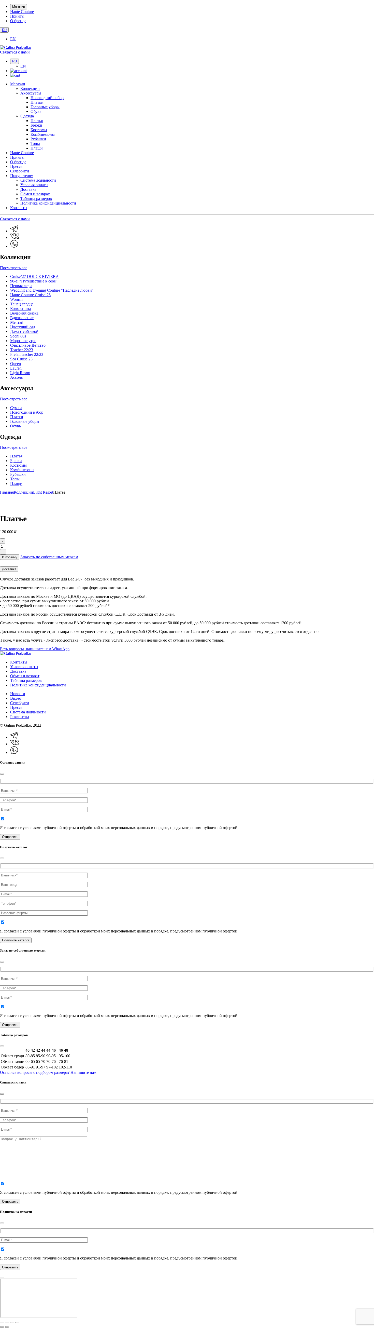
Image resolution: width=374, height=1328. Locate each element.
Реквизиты (19, 716)
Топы (35, 143)
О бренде (18, 21)
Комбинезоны (43, 134)
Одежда (27, 116)
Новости (17, 694)
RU (4, 30)
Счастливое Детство (28, 345)
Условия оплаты (34, 185)
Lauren (16, 368)
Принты (17, 16)
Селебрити (19, 171)
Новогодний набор (47, 98)
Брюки (36, 125)
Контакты (18, 208)
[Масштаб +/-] (2, 1322)
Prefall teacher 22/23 (26, 354)
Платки (37, 102)
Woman (16, 299)
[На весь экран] (7, 1322)
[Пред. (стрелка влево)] (2, 1327)
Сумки (16, 407)
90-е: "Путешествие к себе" (33, 281)
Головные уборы (45, 107)
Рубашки (38, 139)
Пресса (16, 166)
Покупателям (21, 175)
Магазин (18, 7)
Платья (37, 120)
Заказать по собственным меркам (49, 557)
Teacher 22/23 (21, 350)
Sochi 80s (18, 336)
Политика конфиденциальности (48, 203)
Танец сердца (22, 304)
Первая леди (21, 285)
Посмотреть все (13, 268)
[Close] (2, 774)
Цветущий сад (22, 327)
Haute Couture (22, 11)
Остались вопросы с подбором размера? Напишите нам (48, 1072)
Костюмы (39, 130)
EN (13, 39)
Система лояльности (38, 180)
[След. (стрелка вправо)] (7, 1327)
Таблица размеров (36, 198)
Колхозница (20, 308)
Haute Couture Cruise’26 (30, 295)
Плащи (37, 148)
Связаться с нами (15, 52)
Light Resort (20, 373)
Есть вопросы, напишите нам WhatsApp (34, 649)
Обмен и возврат (35, 194)
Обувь (36, 111)
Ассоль (16, 377)
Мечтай (16, 322)
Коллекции (30, 88)
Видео (15, 698)
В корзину (9, 557)
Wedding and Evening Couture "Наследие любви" (52, 290)
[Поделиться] (12, 1322)
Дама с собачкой (24, 331)
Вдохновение (22, 318)
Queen (15, 363)
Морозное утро (23, 340)
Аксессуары (30, 93)
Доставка (28, 189)
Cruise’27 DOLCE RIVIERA (34, 276)
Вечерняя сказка (24, 313)
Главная (7, 492)
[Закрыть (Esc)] (17, 1322)
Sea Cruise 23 (21, 359)
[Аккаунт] (18, 71)
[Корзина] (15, 75)
